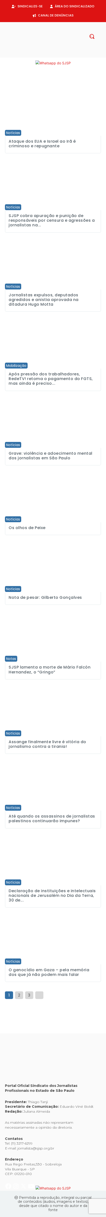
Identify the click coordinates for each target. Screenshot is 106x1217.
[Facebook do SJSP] (9, 63)
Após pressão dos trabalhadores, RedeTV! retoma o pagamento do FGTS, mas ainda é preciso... (51, 378)
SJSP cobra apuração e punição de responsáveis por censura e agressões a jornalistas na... (52, 220)
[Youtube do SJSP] (31, 63)
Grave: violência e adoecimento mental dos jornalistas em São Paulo (50, 456)
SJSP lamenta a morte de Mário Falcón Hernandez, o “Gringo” (49, 669)
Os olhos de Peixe (27, 528)
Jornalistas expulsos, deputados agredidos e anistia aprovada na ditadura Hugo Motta (44, 299)
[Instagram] (49, 55)
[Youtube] (65, 55)
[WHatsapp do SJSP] (53, 63)
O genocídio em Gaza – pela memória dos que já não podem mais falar (49, 972)
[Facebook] (41, 55)
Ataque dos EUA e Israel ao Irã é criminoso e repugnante (42, 143)
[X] (57, 55)
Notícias (13, 132)
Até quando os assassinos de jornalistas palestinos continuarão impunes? (52, 818)
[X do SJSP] (24, 63)
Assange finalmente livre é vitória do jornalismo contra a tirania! (47, 744)
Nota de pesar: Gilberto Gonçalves (45, 597)
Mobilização (16, 365)
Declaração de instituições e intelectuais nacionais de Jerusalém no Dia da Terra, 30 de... (52, 895)
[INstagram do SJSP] (16, 63)
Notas (11, 658)
